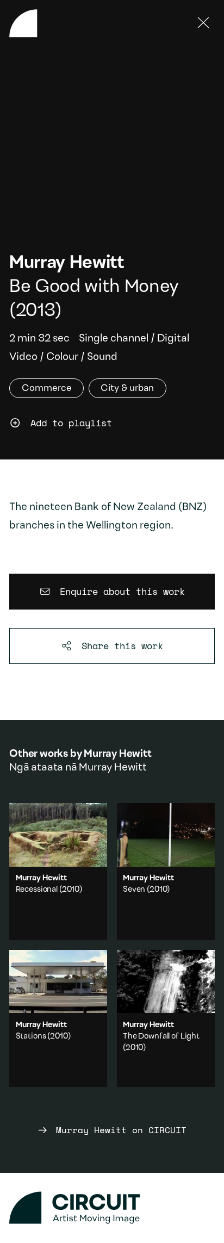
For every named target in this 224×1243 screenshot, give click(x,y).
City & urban (127, 388)
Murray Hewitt (67, 263)
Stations (31, 1037)
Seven (134, 890)
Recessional (37, 890)
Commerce (47, 388)
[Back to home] (23, 23)
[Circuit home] (112, 1208)
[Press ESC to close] (204, 23)
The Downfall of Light (161, 1037)
